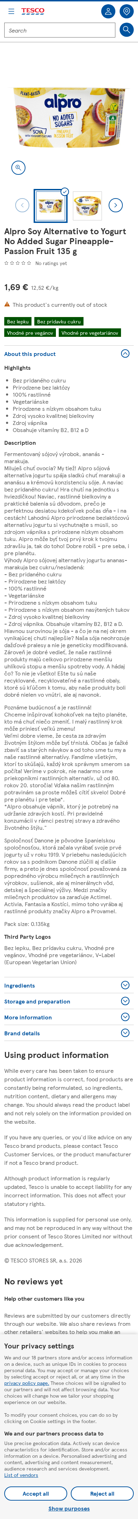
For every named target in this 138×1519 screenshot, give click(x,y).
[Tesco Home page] (33, 11)
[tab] (51, 206)
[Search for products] (127, 30)
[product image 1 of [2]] (69, 117)
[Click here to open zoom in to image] (18, 168)
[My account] (108, 11)
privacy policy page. (26, 1382)
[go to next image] (116, 205)
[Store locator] (127, 11)
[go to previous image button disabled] (22, 205)
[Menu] (11, 11)
